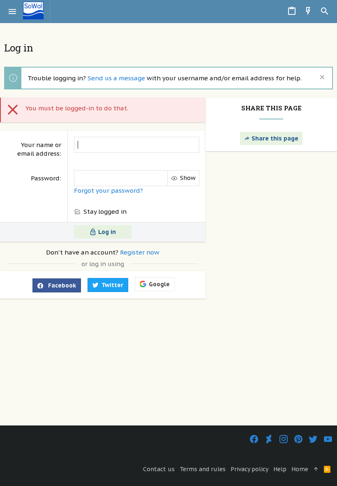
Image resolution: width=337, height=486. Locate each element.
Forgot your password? (108, 190)
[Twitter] (313, 439)
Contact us (159, 469)
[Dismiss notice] (321, 78)
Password (45, 178)
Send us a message (116, 78)
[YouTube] (328, 439)
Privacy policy (249, 469)
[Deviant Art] (269, 439)
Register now (139, 252)
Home (299, 469)
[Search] (324, 11)
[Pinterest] (298, 439)
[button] (12, 11)
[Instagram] (284, 439)
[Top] (316, 469)
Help (279, 469)
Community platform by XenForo (90, 439)
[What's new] (308, 11)
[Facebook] (254, 439)
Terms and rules (203, 469)
